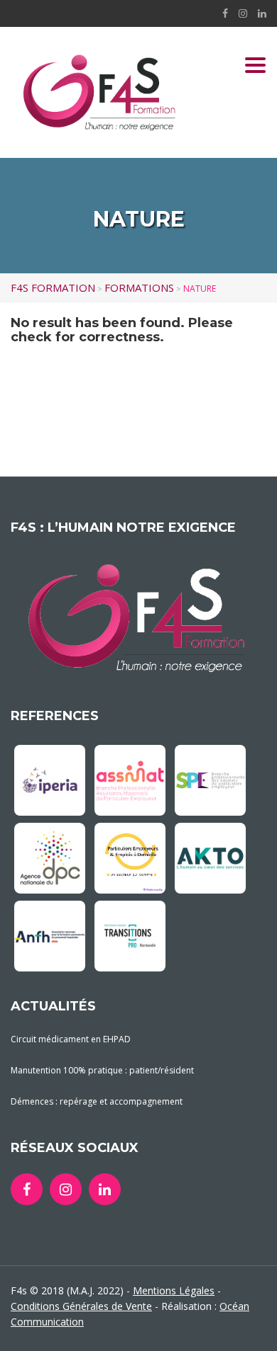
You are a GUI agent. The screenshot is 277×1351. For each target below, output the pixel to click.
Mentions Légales (173, 1290)
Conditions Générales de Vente (81, 1306)
